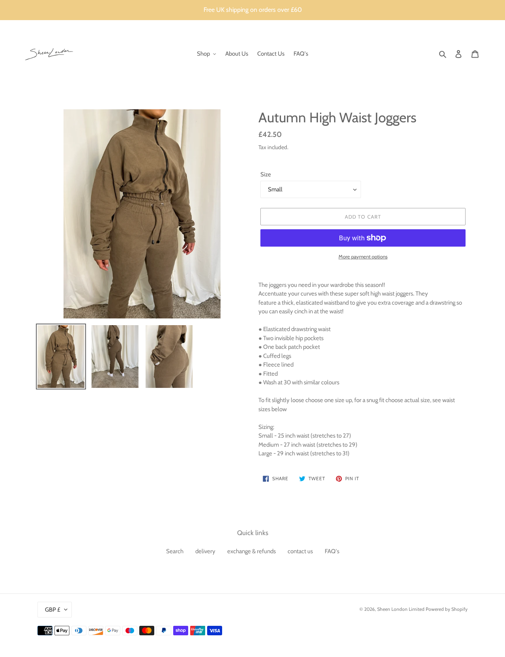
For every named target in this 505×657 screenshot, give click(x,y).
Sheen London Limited (401, 609)
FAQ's (332, 551)
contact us (300, 551)
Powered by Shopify (447, 609)
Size (265, 174)
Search (174, 551)
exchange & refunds (251, 551)
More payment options (363, 256)
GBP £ (52, 609)
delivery (205, 551)
